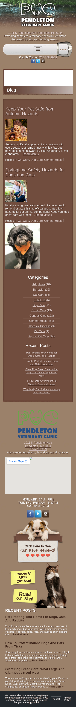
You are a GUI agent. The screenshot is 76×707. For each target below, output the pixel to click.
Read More (31, 153)
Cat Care (23, 159)
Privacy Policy (67, 698)
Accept (56, 699)
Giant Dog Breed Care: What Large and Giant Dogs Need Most (41, 372)
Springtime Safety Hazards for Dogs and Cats (35, 172)
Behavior (38, 289)
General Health (53, 159)
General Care (38, 315)
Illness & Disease (40, 326)
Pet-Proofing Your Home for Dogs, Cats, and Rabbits (35, 618)
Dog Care (37, 159)
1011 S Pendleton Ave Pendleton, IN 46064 (35, 32)
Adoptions (38, 284)
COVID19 (39, 300)
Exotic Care (38, 310)
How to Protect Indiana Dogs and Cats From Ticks (34, 644)
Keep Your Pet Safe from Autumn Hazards (29, 111)
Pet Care (39, 331)
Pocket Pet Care (38, 336)
